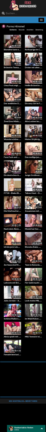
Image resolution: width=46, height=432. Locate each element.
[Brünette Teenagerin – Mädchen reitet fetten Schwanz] (12, 59)
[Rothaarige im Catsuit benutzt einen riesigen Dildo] (33, 41)
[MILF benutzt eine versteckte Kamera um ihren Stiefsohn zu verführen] (33, 328)
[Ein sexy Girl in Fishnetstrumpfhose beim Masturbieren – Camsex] (33, 95)
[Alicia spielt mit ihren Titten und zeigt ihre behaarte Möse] (12, 328)
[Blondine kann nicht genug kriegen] (12, 41)
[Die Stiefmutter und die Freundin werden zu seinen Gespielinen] (12, 202)
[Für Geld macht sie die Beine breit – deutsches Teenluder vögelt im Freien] (33, 274)
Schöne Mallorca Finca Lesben (18, 318)
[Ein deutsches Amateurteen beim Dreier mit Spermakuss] (12, 166)
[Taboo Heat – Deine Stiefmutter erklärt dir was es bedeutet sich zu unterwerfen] (33, 184)
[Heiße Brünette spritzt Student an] (33, 77)
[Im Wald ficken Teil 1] (33, 310)
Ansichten (30, 30)
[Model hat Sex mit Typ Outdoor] (33, 220)
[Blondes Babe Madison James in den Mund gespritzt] (33, 238)
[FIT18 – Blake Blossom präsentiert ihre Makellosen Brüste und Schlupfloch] (12, 184)
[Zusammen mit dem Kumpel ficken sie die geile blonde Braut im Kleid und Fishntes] (33, 202)
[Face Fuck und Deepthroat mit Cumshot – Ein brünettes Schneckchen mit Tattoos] (12, 148)
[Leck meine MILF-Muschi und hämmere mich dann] (33, 292)
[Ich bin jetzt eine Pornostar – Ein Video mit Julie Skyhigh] (12, 238)
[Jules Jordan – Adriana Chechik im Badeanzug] (12, 292)
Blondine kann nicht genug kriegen (20, 49)
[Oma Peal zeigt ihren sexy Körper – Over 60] (12, 77)
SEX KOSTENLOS (16, 401)
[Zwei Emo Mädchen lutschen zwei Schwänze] (12, 113)
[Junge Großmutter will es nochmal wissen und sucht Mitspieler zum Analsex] (33, 166)
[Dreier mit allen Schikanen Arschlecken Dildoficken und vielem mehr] (33, 59)
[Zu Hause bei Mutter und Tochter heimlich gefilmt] (12, 256)
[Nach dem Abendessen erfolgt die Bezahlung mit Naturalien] (12, 220)
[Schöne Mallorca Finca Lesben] (12, 310)
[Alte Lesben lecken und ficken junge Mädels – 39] (33, 113)
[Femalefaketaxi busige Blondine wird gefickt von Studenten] (12, 346)
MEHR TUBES (31, 401)
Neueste (22, 30)
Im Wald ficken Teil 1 (34, 318)
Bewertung (39, 30)
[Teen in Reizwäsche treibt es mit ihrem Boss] (33, 256)
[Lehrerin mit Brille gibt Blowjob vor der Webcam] (12, 274)
